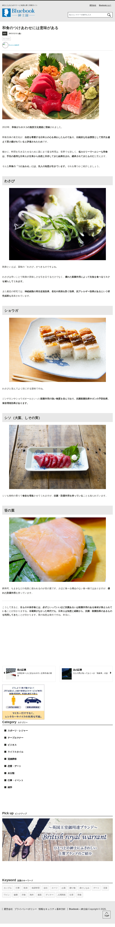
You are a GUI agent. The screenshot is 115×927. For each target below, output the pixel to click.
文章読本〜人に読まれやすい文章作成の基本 (34, 673)
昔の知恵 (6, 39)
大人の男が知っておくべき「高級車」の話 (90, 671)
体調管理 (36, 888)
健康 (16, 895)
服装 (40, 895)
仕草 (71, 895)
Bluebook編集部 (14, 45)
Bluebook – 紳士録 (78, 909)
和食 (79, 895)
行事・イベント (15, 780)
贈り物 (72, 888)
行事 (18, 888)
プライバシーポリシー (25, 909)
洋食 (24, 895)
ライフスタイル (15, 752)
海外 (32, 895)
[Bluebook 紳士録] (18, 16)
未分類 (11, 773)
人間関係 (61, 895)
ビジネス (12, 745)
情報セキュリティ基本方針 (52, 909)
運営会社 (92, 5)
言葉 (105, 888)
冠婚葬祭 (12, 759)
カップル (8, 888)
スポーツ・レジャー (18, 730)
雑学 (4, 33)
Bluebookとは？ (105, 5)
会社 (46, 888)
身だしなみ (84, 888)
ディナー (50, 895)
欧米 (26, 888)
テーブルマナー (15, 738)
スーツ (55, 888)
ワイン (7, 895)
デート (96, 888)
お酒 (63, 888)
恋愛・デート (14, 766)
